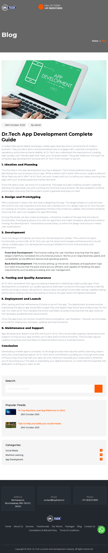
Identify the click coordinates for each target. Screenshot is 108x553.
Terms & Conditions (69, 530)
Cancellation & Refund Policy (43, 530)
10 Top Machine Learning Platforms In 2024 (41, 410)
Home (95, 40)
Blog (79, 526)
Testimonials (42, 526)
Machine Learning (54, 454)
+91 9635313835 (53, 8)
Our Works (57, 526)
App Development (54, 459)
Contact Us (89, 526)
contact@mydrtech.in (54, 500)
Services (30, 526)
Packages (70, 526)
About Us (18, 526)
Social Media (54, 450)
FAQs (100, 526)
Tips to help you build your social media (39, 423)
